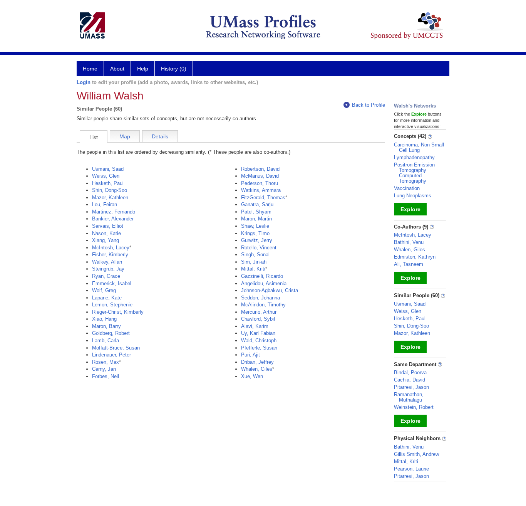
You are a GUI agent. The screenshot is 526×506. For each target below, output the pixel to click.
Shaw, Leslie (255, 226)
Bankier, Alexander (113, 219)
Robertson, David (260, 169)
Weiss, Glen (105, 176)
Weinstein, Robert (414, 407)
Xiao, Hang (104, 319)
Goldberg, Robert (111, 333)
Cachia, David (409, 380)
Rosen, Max (105, 362)
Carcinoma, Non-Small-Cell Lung (420, 147)
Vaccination (407, 188)
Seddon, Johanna (260, 298)
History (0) (173, 69)
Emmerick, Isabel (111, 283)
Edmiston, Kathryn (415, 257)
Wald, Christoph (258, 340)
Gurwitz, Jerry (256, 240)
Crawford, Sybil (258, 319)
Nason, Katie (106, 233)
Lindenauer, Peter (111, 355)
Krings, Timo (255, 233)
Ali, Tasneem (408, 264)
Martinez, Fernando (113, 212)
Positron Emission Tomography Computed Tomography (414, 173)
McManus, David (260, 176)
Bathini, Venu (409, 242)
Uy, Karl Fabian (258, 333)
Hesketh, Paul (108, 183)
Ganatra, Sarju (257, 204)
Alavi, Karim (254, 326)
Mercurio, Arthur (258, 312)
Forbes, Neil (105, 376)
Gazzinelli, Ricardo (262, 276)
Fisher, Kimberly (110, 254)
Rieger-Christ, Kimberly (118, 312)
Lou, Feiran (104, 204)
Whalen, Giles (256, 369)
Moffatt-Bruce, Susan (116, 348)
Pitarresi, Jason (411, 387)
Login (83, 82)
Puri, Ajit (250, 355)
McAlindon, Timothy (263, 305)
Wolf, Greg (104, 290)
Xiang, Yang (105, 240)
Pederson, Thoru (259, 183)
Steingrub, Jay (108, 269)
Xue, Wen (252, 376)
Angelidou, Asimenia (263, 283)
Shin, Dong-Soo (109, 190)
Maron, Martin (256, 219)
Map (124, 136)
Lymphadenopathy (414, 157)
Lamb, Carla (105, 340)
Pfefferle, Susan (259, 348)
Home (90, 69)
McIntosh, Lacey (110, 247)
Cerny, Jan (104, 369)
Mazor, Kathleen (110, 197)
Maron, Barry (106, 326)
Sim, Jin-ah (253, 262)
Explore (410, 209)
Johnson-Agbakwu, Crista (269, 290)
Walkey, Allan (107, 262)
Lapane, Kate (107, 298)
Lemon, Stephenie (112, 305)
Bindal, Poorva (410, 372)
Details (160, 136)
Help (142, 69)
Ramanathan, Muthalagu (409, 397)
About (117, 69)
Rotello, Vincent (258, 247)
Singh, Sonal (255, 254)
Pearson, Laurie (411, 469)
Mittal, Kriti (253, 269)
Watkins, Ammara (261, 190)
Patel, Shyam (256, 212)
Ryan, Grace (106, 276)
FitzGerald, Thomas (263, 197)
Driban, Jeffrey (257, 362)
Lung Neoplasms (412, 195)
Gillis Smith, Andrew (416, 454)
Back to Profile (368, 105)
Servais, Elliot (107, 226)
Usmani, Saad (108, 169)
